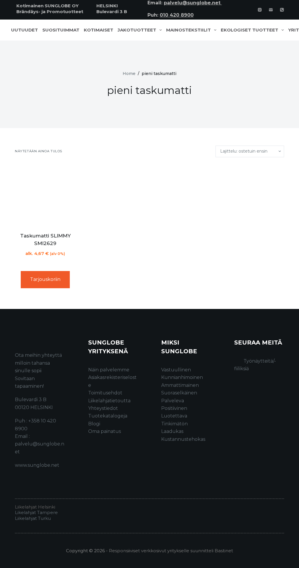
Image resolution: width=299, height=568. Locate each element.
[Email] (271, 10)
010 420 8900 (177, 15)
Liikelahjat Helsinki (35, 507)
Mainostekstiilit (188, 30)
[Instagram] (260, 10)
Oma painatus (104, 431)
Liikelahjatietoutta (109, 400)
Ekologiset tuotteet (249, 30)
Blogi (94, 424)
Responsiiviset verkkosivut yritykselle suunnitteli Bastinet (171, 550)
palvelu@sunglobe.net (193, 3)
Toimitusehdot (105, 393)
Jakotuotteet (137, 30)
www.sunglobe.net (37, 465)
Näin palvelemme (108, 370)
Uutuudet (24, 30)
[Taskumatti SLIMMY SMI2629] (45, 195)
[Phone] (282, 10)
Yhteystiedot (103, 408)
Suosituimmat (60, 30)
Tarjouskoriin (45, 279)
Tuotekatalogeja (107, 416)
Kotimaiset (98, 30)
